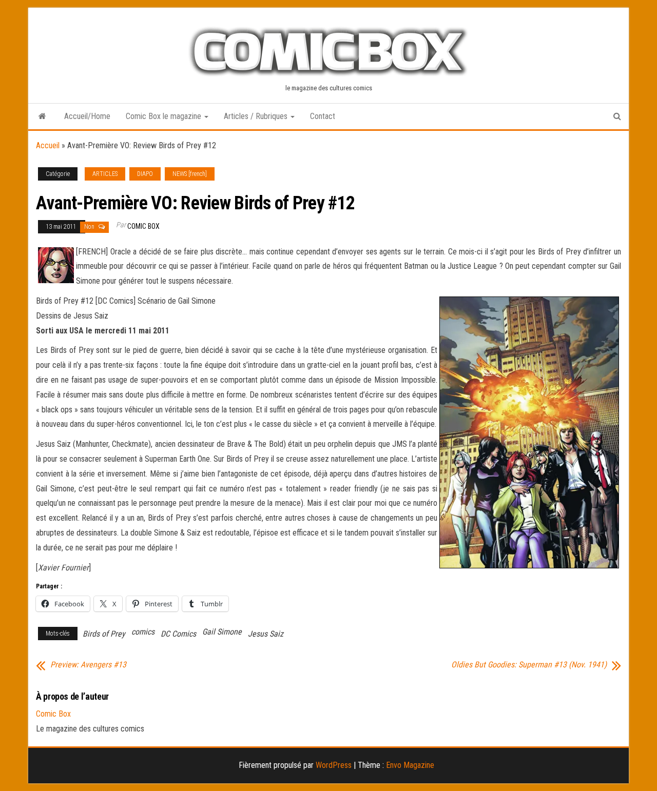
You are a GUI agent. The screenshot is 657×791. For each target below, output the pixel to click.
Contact (322, 116)
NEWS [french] (189, 173)
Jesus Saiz (265, 634)
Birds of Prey (104, 634)
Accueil (48, 145)
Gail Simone (222, 632)
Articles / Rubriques (256, 116)
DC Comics (178, 634)
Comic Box (143, 226)
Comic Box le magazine (164, 116)
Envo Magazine (410, 765)
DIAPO (145, 173)
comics (142, 632)
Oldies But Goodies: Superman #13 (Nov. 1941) (529, 664)
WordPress (334, 765)
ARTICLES (105, 173)
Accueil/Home (87, 116)
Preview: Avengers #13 (88, 664)
